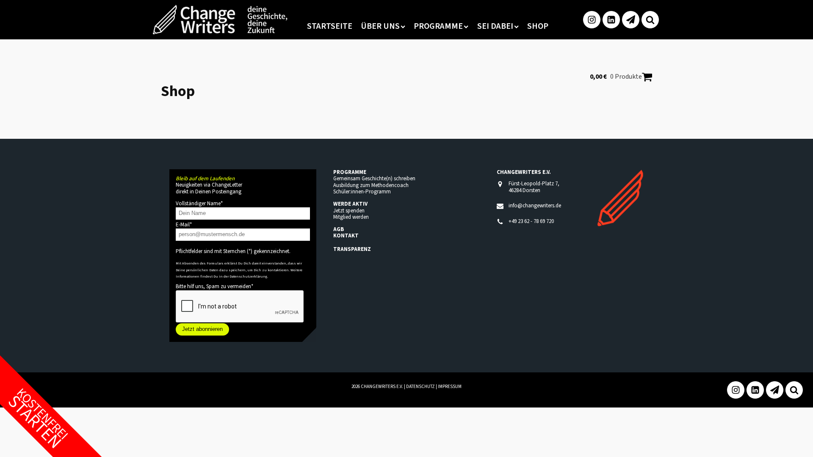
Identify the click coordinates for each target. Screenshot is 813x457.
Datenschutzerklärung (248, 276)
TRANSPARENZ (352, 249)
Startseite (329, 26)
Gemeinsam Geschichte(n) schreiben (374, 178)
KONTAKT (346, 236)
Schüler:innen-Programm (362, 191)
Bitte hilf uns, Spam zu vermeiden (214, 286)
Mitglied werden (351, 217)
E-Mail (184, 224)
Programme (438, 26)
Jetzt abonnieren (202, 329)
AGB (338, 229)
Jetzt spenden (349, 211)
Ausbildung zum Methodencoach (371, 185)
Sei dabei (495, 26)
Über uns (380, 26)
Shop (537, 26)
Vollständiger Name (199, 203)
